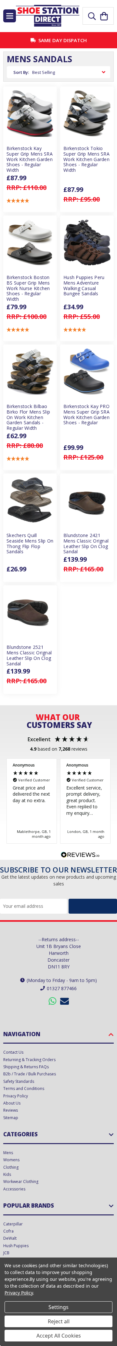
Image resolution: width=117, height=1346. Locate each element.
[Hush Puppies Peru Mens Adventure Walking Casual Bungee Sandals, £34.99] (86, 242)
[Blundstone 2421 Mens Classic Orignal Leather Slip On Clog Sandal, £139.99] (86, 500)
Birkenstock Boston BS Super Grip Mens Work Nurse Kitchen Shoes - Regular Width (28, 288)
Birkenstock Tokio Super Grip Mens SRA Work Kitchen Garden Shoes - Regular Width (86, 159)
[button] (17, 200)
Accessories (14, 1189)
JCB (6, 1253)
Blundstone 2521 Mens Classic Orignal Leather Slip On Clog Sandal (29, 655)
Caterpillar (13, 1224)
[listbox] (69, 72)
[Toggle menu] (9, 15)
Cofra (8, 1231)
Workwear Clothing (20, 1181)
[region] (58, 801)
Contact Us (13, 1052)
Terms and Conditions (23, 1088)
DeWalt (10, 1238)
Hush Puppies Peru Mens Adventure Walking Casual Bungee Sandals (83, 286)
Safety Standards (18, 1081)
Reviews (10, 1110)
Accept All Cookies (58, 1335)
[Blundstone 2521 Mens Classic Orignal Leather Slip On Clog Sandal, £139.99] (30, 612)
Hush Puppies (16, 1245)
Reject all (59, 1321)
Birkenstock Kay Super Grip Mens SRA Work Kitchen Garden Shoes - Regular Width (29, 159)
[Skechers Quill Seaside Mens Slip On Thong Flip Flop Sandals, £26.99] (30, 500)
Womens (11, 1160)
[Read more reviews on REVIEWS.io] (80, 856)
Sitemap (10, 1117)
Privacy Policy (15, 1096)
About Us (11, 1103)
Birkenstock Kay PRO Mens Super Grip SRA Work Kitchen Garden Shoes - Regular (86, 415)
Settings (58, 1307)
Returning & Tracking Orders (29, 1059)
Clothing (11, 1167)
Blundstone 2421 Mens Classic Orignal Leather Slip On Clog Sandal (86, 544)
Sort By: (21, 72)
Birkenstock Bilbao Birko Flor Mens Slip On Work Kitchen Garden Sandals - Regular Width (28, 417)
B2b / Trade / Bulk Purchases (29, 1074)
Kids (7, 1174)
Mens (8, 1152)
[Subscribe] (93, 906)
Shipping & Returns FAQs (26, 1067)
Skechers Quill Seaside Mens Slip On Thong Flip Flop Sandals (29, 544)
